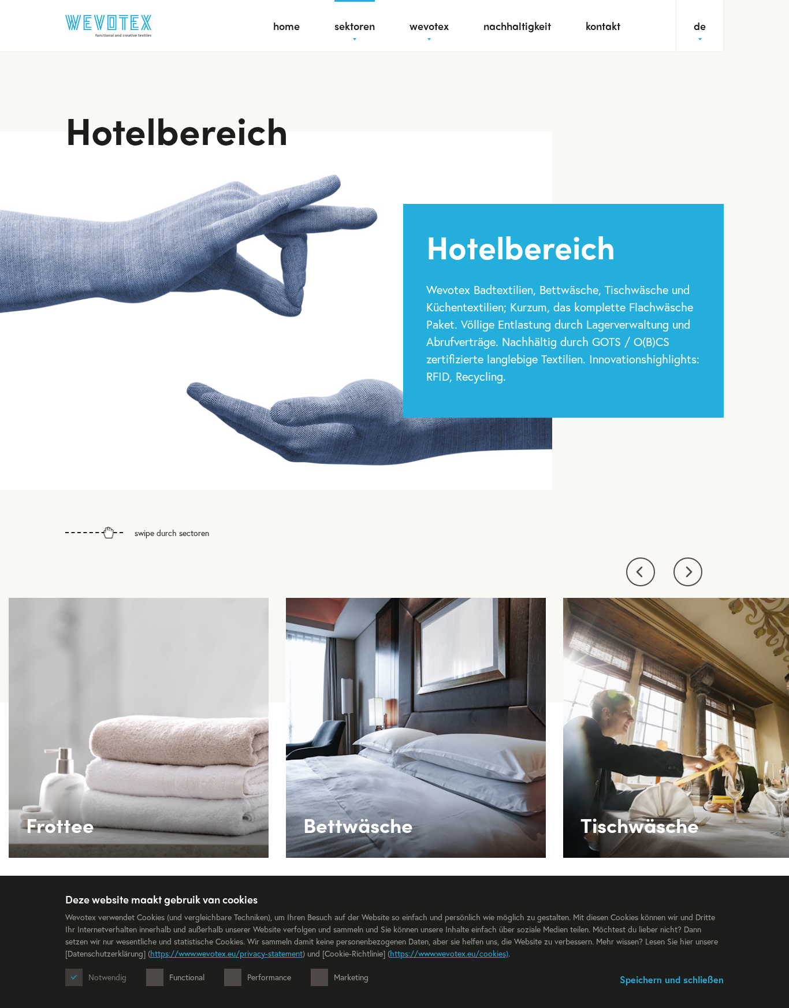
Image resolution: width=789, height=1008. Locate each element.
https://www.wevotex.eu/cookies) (449, 953)
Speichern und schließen (672, 979)
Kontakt (603, 25)
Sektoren (354, 25)
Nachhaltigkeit (517, 25)
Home (286, 25)
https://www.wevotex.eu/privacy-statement (226, 953)
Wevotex (429, 25)
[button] (640, 571)
